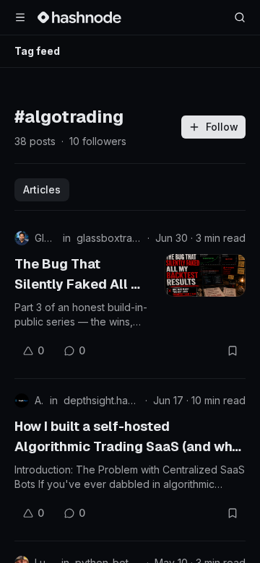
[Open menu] (20, 17)
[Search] (239, 17)
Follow (222, 127)
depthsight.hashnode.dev (101, 400)
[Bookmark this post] (233, 351)
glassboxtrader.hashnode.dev (109, 238)
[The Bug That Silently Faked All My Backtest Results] (205, 275)
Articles (42, 189)
